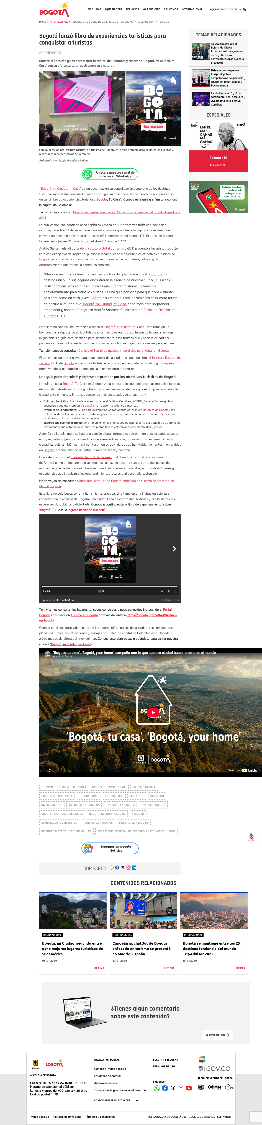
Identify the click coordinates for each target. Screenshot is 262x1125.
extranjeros (114, 796)
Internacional (59, 22)
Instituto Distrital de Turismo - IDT (66, 831)
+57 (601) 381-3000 (73, 1083)
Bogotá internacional (57, 796)
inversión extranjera (84, 805)
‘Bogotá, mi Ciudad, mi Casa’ (60, 188)
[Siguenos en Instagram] (181, 1088)
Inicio (42, 22)
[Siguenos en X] (173, 1088)
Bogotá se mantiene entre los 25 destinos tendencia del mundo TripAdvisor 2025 (211, 948)
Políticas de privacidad (67, 1116)
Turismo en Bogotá (84, 615)
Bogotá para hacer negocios (62, 814)
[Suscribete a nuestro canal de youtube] (189, 1088)
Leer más (99, 968)
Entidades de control (107, 1076)
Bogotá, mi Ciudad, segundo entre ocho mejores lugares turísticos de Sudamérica (72, 948)
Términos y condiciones (100, 1116)
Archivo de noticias (106, 1083)
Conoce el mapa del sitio (110, 1068)
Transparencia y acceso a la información (120, 1090)
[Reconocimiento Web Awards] (229, 1087)
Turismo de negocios (98, 823)
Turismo (47, 787)
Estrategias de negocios (59, 823)
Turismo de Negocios (134, 823)
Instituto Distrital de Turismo (105, 248)
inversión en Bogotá (120, 805)
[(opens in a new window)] (128, 868)
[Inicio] (54, 9)
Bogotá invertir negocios (107, 814)
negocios (138, 814)
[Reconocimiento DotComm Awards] (214, 1087)
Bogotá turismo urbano (109, 787)
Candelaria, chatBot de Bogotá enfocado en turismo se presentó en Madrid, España (141, 948)
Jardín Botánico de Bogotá (152, 410)
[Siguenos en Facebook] (157, 1088)
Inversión (157, 796)
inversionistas (51, 805)
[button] (111, 868)
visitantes (137, 796)
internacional (89, 796)
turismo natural (145, 787)
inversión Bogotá (153, 805)
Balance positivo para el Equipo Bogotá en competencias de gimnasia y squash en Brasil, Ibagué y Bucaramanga (228, 78)
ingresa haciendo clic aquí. (86, 510)
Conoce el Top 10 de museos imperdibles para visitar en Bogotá (123, 350)
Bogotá (102, 199)
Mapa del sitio (40, 1116)
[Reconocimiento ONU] (201, 1087)
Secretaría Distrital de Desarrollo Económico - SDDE (136, 831)
